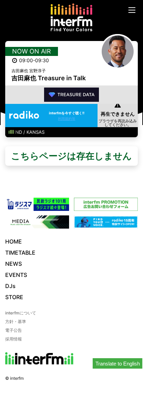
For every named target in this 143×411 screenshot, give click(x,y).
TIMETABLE (20, 252)
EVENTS (16, 274)
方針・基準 (15, 321)
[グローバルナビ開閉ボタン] (132, 10)
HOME (13, 241)
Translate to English (117, 364)
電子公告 (13, 330)
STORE (14, 297)
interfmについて (20, 312)
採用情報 (13, 339)
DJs (10, 285)
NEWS (13, 263)
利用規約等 (66, 118)
